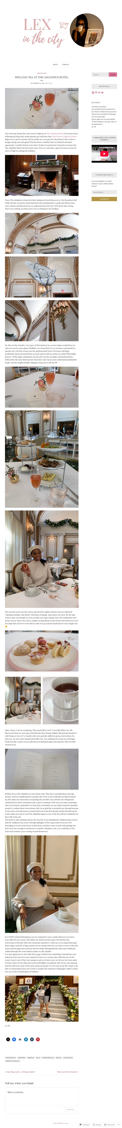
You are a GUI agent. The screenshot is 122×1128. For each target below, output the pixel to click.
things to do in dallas (13, 1061)
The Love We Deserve (67, 1072)
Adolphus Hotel (11, 1057)
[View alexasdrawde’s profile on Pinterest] (99, 92)
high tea (58, 1057)
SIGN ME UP (104, 199)
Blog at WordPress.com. (61, 1123)
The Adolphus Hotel (55, 133)
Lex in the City (68, 1057)
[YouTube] (102, 92)
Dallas (38, 1057)
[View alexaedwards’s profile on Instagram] (96, 92)
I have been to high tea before (64, 136)
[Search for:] (104, 75)
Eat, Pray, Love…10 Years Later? (21, 1072)
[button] (23, 700)
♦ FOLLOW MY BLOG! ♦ (104, 175)
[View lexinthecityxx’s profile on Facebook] (93, 92)
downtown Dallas (48, 1057)
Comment (70, 1109)
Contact (65, 64)
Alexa (50, 83)
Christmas (30, 1057)
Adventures (42, 73)
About (55, 64)
